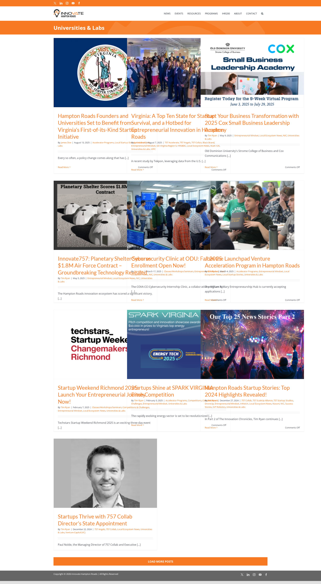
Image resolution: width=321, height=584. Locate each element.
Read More (63, 167)
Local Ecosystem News (271, 135)
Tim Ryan (212, 135)
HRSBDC (182, 145)
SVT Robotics (219, 406)
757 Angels (185, 142)
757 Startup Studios (283, 400)
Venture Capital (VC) (75, 532)
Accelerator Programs (103, 142)
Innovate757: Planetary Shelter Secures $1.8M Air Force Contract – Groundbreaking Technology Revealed (104, 265)
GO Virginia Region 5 (166, 145)
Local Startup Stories (233, 274)
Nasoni (276, 403)
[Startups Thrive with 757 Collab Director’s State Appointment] (105, 473)
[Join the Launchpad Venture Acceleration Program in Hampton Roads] (252, 215)
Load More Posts (160, 561)
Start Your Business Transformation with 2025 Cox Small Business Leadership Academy (252, 123)
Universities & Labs (140, 149)
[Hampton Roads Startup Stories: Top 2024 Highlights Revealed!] (252, 344)
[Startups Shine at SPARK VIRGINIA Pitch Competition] (178, 344)
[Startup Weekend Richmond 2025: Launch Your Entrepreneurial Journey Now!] (105, 344)
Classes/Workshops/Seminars (178, 271)
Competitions (194, 400)
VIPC (153, 149)
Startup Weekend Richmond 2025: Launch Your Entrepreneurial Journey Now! (101, 394)
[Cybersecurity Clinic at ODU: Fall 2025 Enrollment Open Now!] (178, 215)
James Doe (66, 142)
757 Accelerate (172, 142)
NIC (285, 135)
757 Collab (196, 142)
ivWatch (244, 403)
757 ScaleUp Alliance (263, 400)
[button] (262, 13)
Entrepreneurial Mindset (143, 145)
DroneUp (209, 403)
